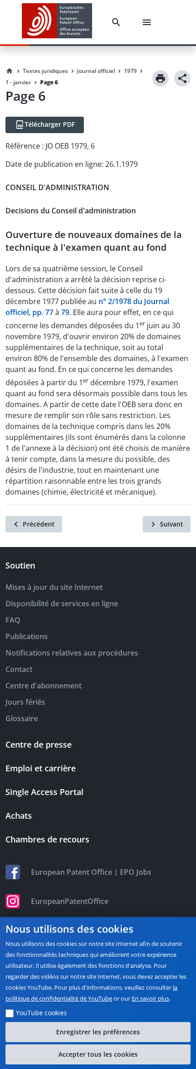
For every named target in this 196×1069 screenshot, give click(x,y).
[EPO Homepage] (57, 22)
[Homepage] (9, 71)
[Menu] (148, 22)
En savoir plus (150, 998)
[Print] (160, 78)
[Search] (118, 22)
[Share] (182, 78)
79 (65, 312)
